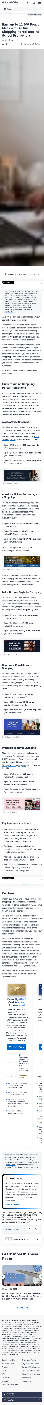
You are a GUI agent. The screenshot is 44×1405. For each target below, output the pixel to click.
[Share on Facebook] (29, 1229)
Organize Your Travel (30, 1364)
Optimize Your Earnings (31, 1367)
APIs (3, 1374)
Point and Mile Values (30, 1371)
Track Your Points (29, 1360)
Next (41, 1276)
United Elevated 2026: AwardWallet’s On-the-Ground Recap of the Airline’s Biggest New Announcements (22, 1296)
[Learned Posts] (27, 2)
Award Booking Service (31, 1374)
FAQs (4, 1371)
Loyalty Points (8, 581)
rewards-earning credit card (19, 360)
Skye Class (9, 40)
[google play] (22, 1399)
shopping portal (14, 345)
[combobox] (22, 9)
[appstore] (22, 1394)
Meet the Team (8, 1364)
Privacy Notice (7, 1378)
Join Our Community (10, 1385)
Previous (2, 1276)
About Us (5, 1381)
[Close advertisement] (41, 283)
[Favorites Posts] (33, 2)
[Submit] (5, 9)
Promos (5, 1367)
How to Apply (18, 1047)
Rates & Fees (23, 1068)
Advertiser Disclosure (34, 14)
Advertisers (9, 311)
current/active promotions (14, 320)
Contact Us (26, 1381)
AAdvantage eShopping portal (15, 515)
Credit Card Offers (9, 1360)
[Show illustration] (12, 1204)
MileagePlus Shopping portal (14, 765)
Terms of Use (27, 1378)
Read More (21, 1308)
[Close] (38, 274)
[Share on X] (36, 1229)
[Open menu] (39, 2)
